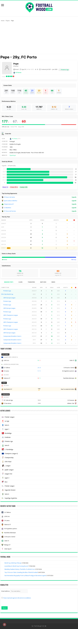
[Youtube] (40, 626)
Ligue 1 (7, 429)
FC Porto (18, 72)
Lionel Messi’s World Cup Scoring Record (16, 566)
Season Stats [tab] (8, 282)
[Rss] (32, 626)
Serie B (7, 445)
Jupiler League (9, 470)
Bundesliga (8, 433)
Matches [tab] (43, 282)
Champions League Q (11, 453)
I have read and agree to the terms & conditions (17, 598)
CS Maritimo (7, 207)
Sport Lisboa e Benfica (10, 200)
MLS (6, 482)
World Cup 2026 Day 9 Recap (12, 563)
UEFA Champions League (10, 315)
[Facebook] (34, 626)
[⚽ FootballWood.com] (39, 7)
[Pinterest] (38, 626)
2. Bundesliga (9, 449)
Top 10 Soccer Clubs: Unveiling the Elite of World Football (21, 572)
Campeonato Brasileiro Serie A (12, 336)
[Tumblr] (42, 626)
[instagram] (44, 626)
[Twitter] (36, 626)
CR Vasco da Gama (9, 197)
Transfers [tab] (31, 282)
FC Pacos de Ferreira (10, 211)
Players (8, 20)
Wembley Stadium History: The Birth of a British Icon (19, 569)
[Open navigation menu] (3, 5)
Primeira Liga (65, 69)
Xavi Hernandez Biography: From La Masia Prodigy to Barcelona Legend (25, 575)
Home (2, 20)
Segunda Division (10, 490)
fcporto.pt (13, 155)
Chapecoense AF (9, 204)
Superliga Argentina (11, 498)
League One (8, 474)
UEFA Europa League (9, 298)
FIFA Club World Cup (7, 294)
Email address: (5, 591)
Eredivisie (7, 437)
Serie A (7, 425)
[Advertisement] (39, 38)
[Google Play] (46, 626)
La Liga (7, 421)
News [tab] (53, 282)
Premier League (9, 417)
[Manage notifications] (4, 624)
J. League (7, 466)
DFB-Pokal (8, 461)
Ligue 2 (7, 478)
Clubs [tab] (20, 282)
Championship (9, 457)
